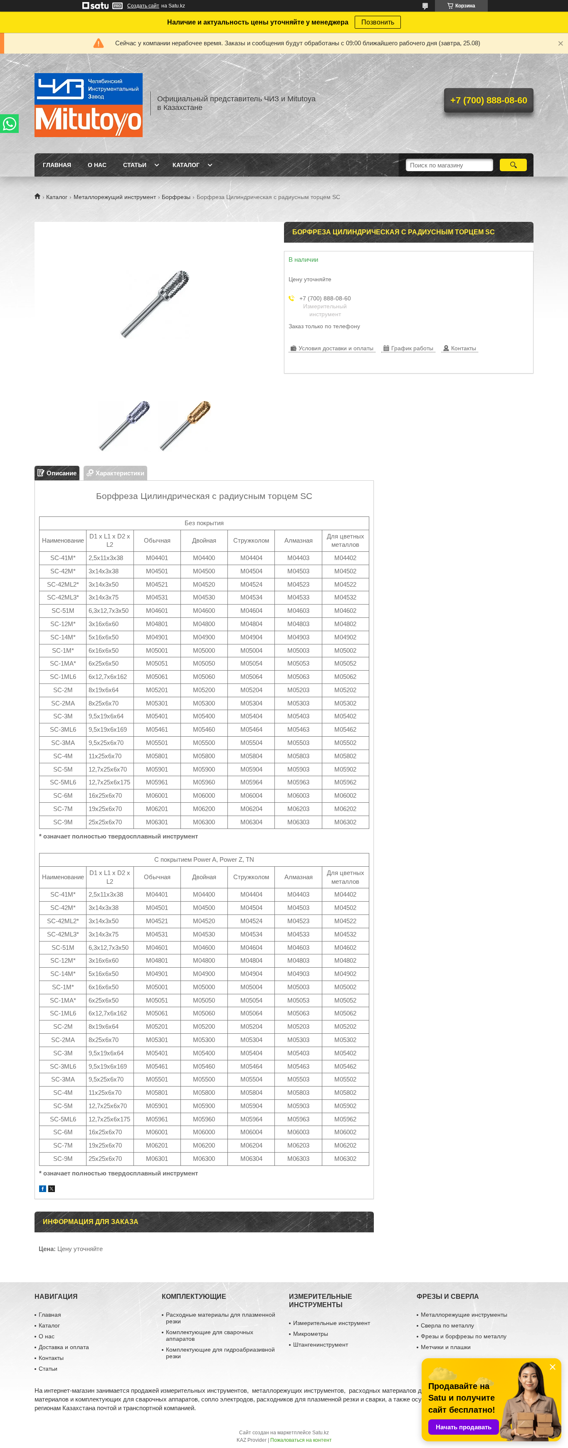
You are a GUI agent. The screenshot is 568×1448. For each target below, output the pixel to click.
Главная (57, 165)
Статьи (134, 165)
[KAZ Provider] (89, 103)
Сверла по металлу (447, 1325)
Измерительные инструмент (331, 1323)
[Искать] (513, 165)
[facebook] (42, 1189)
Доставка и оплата (64, 1347)
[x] (51, 1189)
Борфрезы (176, 197)
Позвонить (377, 22)
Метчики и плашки (446, 1347)
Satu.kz (320, 1433)
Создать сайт (143, 6)
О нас (97, 165)
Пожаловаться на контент (301, 1440)
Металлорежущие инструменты (464, 1314)
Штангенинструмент (320, 1344)
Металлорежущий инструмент (115, 197)
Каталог (186, 165)
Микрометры (310, 1333)
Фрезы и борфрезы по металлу (463, 1336)
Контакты (51, 1358)
